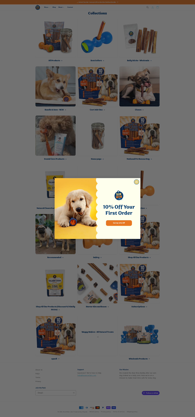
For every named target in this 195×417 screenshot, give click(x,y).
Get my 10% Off (119, 223)
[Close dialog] (136, 181)
